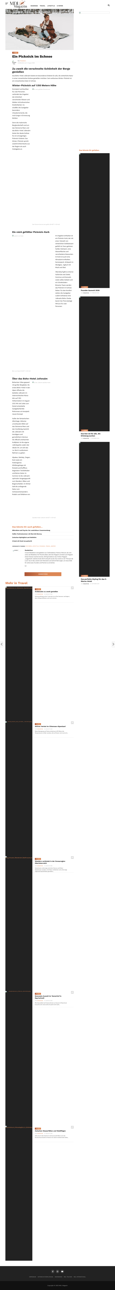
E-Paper (60, 6)
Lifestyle (51, 6)
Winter (53, 546)
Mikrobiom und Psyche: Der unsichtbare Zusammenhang (31, 530)
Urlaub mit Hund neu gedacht (22, 541)
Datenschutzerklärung (45, 1277)
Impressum (32, 1277)
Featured (29, 546)
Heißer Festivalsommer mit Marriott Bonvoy (27, 534)
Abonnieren (58, 1277)
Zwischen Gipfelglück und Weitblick (24, 537)
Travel (42, 6)
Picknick (42, 546)
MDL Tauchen (68, 1277)
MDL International (80, 1277)
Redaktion (23, 60)
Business (34, 6)
